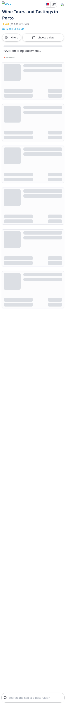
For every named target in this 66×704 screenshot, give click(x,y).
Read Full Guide (15, 29)
